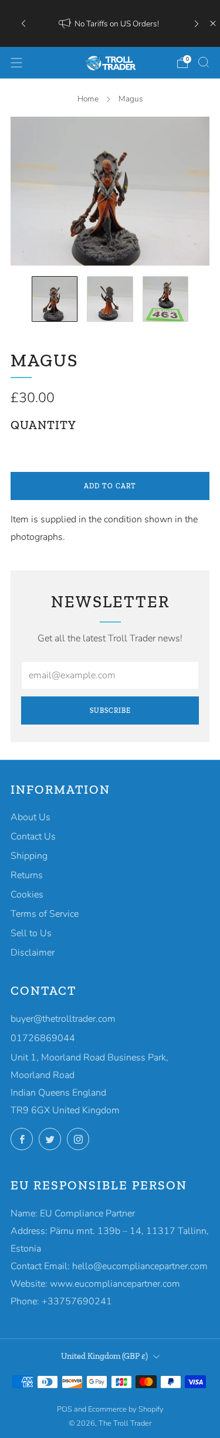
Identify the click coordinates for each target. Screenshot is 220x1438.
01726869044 (43, 1038)
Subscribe (110, 710)
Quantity (43, 425)
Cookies (27, 894)
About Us (30, 817)
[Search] (203, 62)
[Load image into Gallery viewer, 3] (165, 299)
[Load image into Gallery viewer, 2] (110, 299)
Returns (27, 875)
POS (64, 1409)
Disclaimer (33, 952)
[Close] (213, 23)
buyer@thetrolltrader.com (63, 1018)
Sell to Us (31, 933)
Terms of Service (45, 913)
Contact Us (33, 836)
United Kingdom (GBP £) (104, 1356)
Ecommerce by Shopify (126, 1409)
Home (88, 98)
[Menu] (16, 63)
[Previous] (23, 23)
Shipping (29, 855)
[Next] (196, 23)
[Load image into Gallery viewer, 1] (54, 299)
